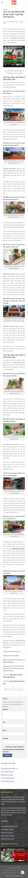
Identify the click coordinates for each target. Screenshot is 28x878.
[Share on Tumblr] (22, 689)
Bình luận (5, 709)
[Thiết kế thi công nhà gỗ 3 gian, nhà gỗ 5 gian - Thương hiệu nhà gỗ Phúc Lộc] (14, 2)
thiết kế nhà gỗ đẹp (18, 549)
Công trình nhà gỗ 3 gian (7, 778)
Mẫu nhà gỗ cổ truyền (7, 775)
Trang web (5, 738)
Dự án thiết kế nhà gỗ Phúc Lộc (9, 768)
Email (4, 730)
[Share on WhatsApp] (6, 689)
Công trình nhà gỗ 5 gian (7, 781)
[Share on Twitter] (12, 689)
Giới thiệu (17, 867)
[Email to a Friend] (15, 689)
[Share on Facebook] (9, 689)
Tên (4, 722)
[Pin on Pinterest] (18, 689)
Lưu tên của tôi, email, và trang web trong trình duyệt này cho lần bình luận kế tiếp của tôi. (13, 749)
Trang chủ (10, 867)
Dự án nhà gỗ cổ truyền (7, 772)
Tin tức (5, 9)
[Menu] (2, 2)
